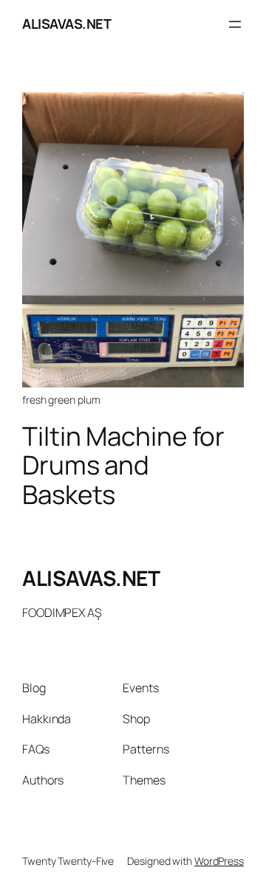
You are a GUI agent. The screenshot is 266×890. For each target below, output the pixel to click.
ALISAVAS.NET (66, 23)
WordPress (219, 861)
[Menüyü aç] (235, 24)
